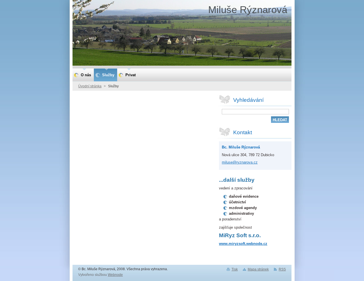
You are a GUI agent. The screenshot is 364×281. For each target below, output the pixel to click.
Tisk (234, 269)
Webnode (115, 274)
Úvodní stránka (90, 86)
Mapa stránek (258, 269)
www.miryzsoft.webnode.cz (243, 243)
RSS (282, 269)
